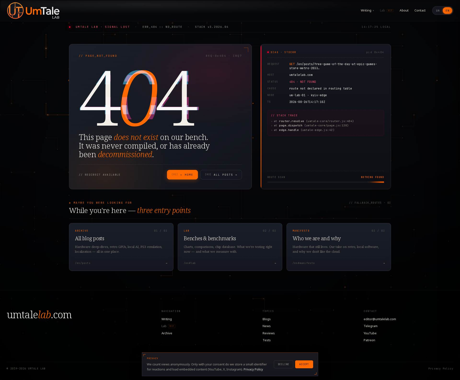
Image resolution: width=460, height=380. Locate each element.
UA (438, 10)
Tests (267, 340)
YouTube (370, 333)
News (267, 326)
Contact (420, 10)
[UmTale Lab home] (33, 10)
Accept (304, 364)
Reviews (269, 333)
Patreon (369, 340)
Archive (166, 333)
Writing (367, 10)
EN (447, 10)
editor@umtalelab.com (380, 319)
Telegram (371, 326)
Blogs (267, 319)
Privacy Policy (440, 368)
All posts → (221, 174)
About (404, 10)
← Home (182, 174)
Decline (283, 364)
